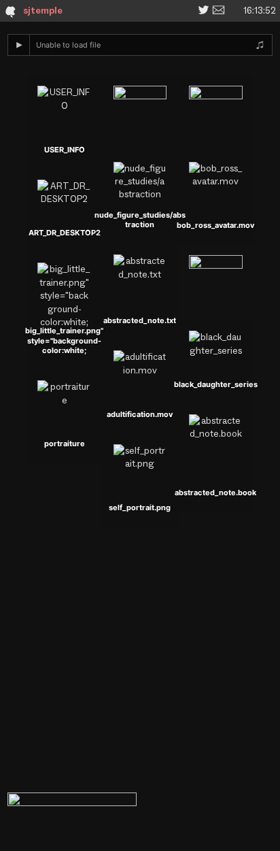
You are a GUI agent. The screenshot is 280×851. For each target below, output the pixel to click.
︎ (203, 10)
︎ (218, 10)
